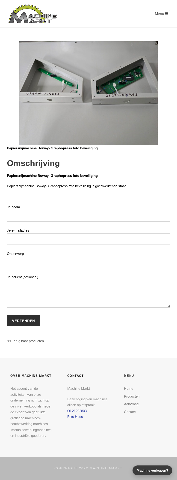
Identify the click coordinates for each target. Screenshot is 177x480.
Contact (130, 412)
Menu (160, 14)
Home (128, 388)
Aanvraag (131, 404)
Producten (131, 396)
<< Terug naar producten (25, 341)
